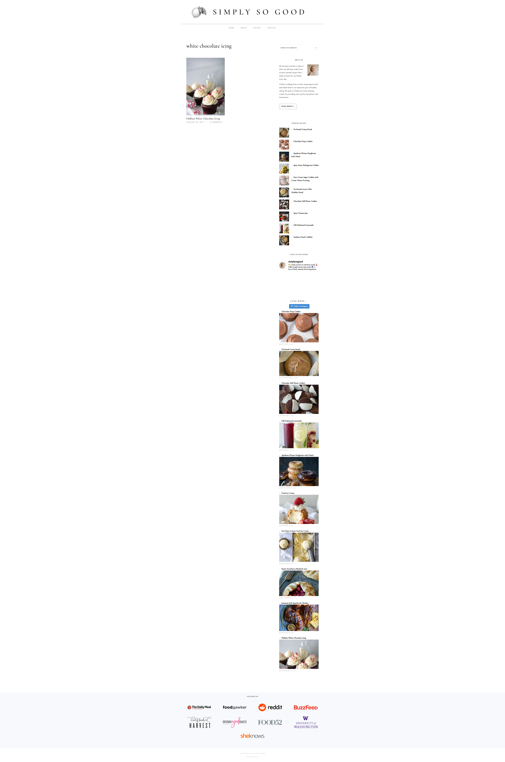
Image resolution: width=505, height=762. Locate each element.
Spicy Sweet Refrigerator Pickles (306, 165)
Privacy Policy (252, 756)
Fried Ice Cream (288, 493)
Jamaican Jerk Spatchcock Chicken (295, 603)
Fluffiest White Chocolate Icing (203, 118)
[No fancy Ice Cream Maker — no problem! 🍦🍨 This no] (299, 285)
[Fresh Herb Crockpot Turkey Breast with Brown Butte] (285, 277)
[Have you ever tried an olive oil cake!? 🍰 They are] (312, 293)
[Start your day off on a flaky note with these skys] (285, 293)
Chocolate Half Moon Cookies (305, 201)
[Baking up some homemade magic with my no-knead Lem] (312, 277)
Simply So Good (260, 12)
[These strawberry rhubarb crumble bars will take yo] (299, 277)
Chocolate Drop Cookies (303, 141)
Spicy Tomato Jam (301, 213)
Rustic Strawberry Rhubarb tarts (294, 569)
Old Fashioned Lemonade (304, 225)
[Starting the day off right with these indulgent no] (285, 285)
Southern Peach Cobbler (303, 237)
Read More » (288, 106)
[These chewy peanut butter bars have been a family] (312, 285)
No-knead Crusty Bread (303, 129)
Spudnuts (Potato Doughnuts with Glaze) (298, 455)
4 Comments (216, 122)
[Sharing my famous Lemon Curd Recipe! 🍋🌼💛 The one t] (299, 293)
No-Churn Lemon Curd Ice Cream (295, 531)
